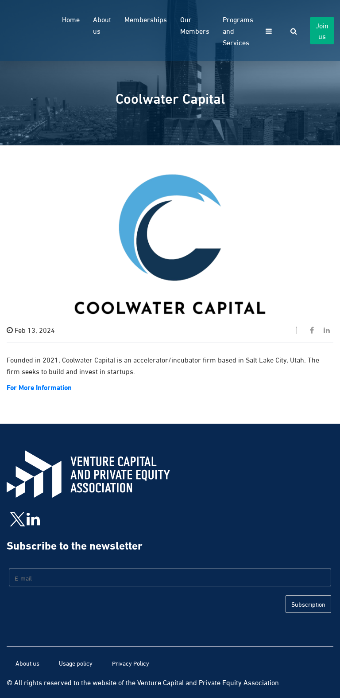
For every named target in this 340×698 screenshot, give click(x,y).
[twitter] (17, 521)
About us (102, 24)
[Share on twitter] (296, 329)
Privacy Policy (130, 662)
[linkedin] (36, 519)
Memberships (145, 19)
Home (71, 19)
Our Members (194, 24)
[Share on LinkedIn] (326, 329)
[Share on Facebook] (311, 329)
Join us (322, 30)
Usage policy (76, 662)
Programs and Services (238, 30)
